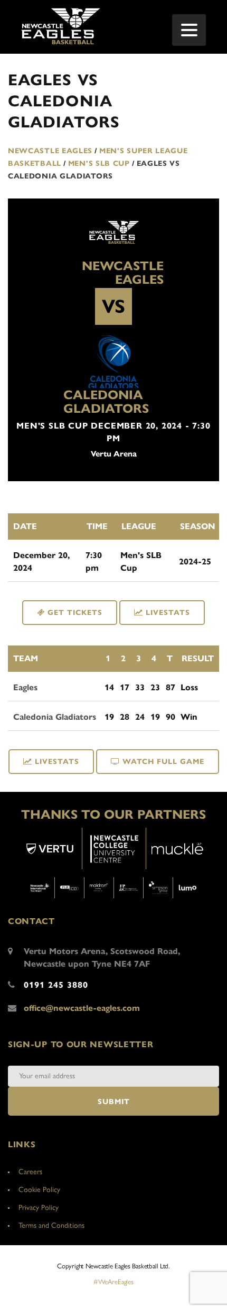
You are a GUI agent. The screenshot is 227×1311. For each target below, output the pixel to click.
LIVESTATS (168, 612)
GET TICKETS (73, 612)
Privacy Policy (38, 1207)
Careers (30, 1171)
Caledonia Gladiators (106, 401)
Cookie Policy (39, 1189)
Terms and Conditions (51, 1225)
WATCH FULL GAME (163, 761)
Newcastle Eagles (123, 272)
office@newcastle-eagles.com (82, 1008)
